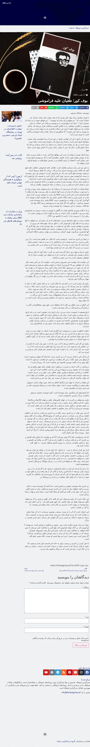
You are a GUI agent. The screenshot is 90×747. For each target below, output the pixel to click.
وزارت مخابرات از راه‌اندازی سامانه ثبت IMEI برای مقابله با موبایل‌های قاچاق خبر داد (12, 217)
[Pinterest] (69, 672)
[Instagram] (81, 672)
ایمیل (86, 626)
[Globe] (52, 672)
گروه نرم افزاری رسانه (66, 741)
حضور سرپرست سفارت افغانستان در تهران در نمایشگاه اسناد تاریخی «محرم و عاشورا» (12, 131)
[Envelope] (75, 672)
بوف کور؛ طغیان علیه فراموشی (63, 100)
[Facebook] (87, 672)
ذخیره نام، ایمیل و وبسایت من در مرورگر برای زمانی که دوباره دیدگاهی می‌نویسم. (60, 639)
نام (87, 617)
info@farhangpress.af (71, 692)
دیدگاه (86, 587)
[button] (45, 17)
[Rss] (64, 672)
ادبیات (71, 28)
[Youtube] (46, 672)
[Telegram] (58, 672)
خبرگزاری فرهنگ (82, 28)
